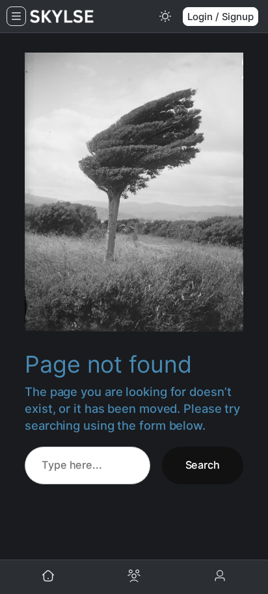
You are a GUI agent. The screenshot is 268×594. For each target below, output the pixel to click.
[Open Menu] (16, 16)
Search (202, 464)
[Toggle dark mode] (165, 16)
